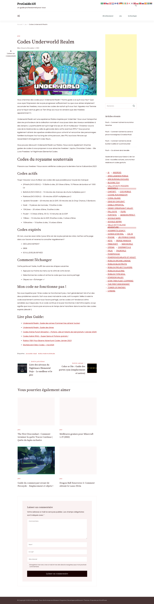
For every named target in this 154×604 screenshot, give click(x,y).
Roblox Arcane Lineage (119, 261)
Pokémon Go (114, 254)
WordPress (103, 600)
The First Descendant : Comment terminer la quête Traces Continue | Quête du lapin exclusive (35, 437)
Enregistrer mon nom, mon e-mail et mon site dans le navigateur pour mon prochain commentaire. (57, 565)
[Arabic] (102, 3)
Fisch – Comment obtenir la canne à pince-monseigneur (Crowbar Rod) (119, 133)
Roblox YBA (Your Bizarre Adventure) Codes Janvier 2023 (47, 341)
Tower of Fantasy (117, 287)
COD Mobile (125, 192)
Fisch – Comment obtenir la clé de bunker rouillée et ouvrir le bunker (118, 142)
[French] (118, 3)
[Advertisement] (121, 65)
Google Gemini (115, 222)
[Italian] (126, 3)
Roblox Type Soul (116, 274)
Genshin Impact (127, 215)
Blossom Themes (83, 600)
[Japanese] (129, 3)
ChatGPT (112, 192)
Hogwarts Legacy (116, 231)
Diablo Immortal (116, 205)
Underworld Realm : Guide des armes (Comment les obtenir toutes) (51, 323)
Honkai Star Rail (116, 234)
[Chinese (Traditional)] (104, 3)
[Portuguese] (140, 3)
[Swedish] (148, 3)
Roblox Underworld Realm (46, 353)
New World (127, 244)
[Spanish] (145, 3)
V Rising (111, 291)
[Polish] (137, 3)
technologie (132, 16)
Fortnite (112, 215)
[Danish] (110, 3)
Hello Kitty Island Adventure (117, 226)
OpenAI (111, 247)
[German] (121, 3)
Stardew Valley (115, 277)
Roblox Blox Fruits (117, 264)
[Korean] (132, 3)
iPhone (111, 237)
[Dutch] (113, 3)
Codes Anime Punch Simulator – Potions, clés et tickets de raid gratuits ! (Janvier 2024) (60, 332)
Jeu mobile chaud (31, 353)
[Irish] (123, 3)
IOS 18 (130, 234)
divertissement (108, 16)
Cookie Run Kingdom (117, 195)
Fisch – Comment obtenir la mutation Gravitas (119, 124)
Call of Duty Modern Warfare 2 (118, 187)
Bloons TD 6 (113, 183)
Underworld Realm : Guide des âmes (38, 328)
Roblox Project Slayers (120, 267)
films (123, 212)
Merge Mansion (123, 241)
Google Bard (114, 218)
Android (117, 173)
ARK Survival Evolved (118, 179)
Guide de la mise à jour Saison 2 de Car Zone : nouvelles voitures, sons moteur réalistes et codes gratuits (120, 159)
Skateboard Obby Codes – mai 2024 (38, 345)
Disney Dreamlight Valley (120, 208)
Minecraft (113, 244)
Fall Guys (112, 212)
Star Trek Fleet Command (120, 281)
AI (108, 173)
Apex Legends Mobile (118, 176)
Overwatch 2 (124, 247)
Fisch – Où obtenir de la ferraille (117, 150)
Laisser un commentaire (11, 54)
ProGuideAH (26, 4)
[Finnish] (115, 3)
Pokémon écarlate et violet (122, 257)
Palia (110, 251)
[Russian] (143, 3)
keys (110, 241)
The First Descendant (119, 284)
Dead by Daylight (116, 201)
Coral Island (114, 198)
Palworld (121, 251)
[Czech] (107, 3)
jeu (121, 16)
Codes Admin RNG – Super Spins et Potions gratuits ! (45, 336)
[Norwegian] (134, 3)
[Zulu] (151, 3)
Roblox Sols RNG (116, 271)
